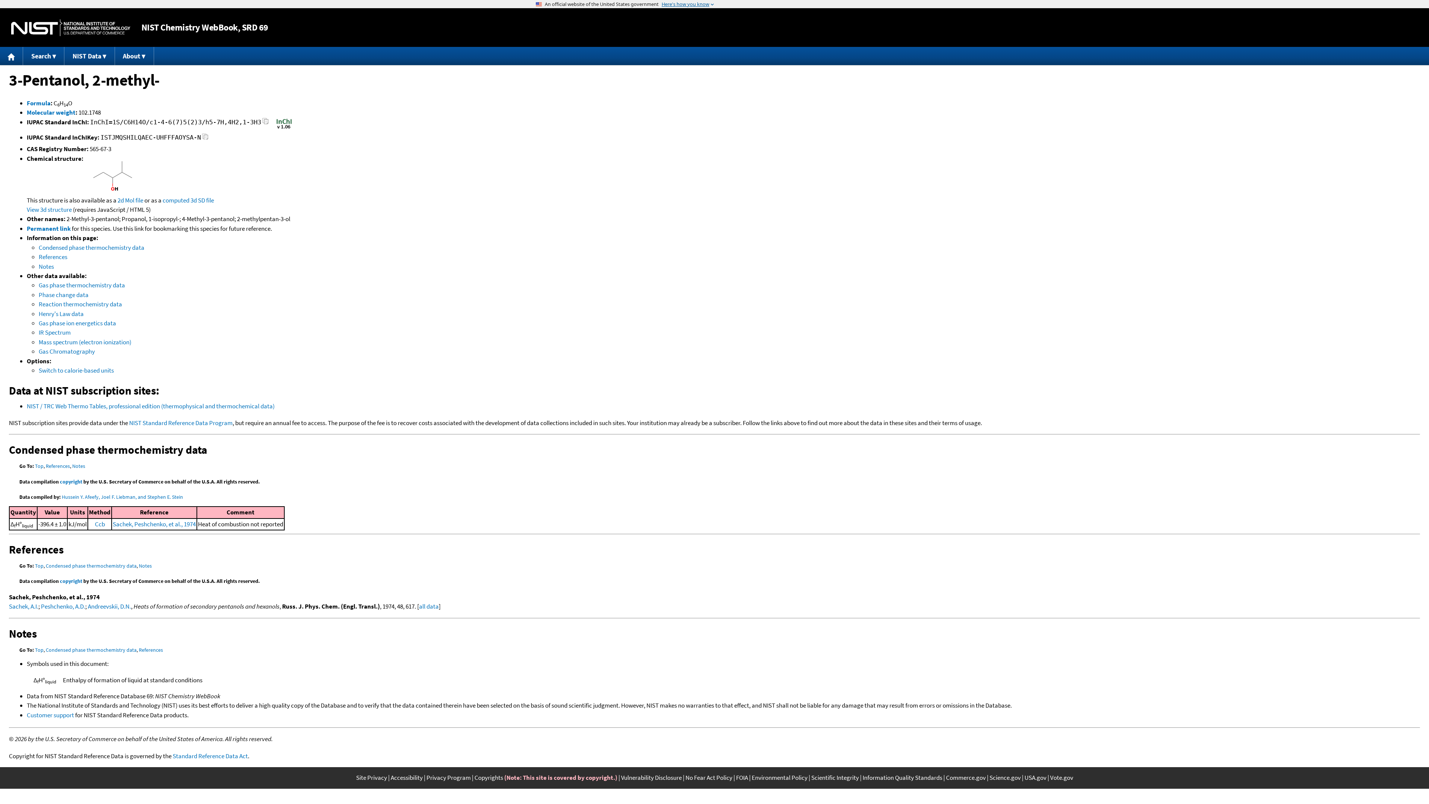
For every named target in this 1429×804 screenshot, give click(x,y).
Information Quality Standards (902, 777)
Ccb (100, 524)
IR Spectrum (55, 332)
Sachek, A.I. (23, 606)
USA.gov (1035, 777)
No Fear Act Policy (708, 777)
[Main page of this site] (11, 56)
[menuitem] (11, 56)
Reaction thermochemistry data (80, 304)
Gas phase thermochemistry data (82, 285)
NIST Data (87, 56)
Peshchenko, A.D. (63, 606)
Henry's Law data (61, 314)
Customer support (50, 715)
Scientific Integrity (835, 777)
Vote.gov (1061, 777)
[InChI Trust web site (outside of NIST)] (284, 128)
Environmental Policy (780, 777)
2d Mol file (130, 200)
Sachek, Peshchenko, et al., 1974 (154, 524)
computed (176, 200)
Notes (46, 266)
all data (429, 606)
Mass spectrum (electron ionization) (85, 342)
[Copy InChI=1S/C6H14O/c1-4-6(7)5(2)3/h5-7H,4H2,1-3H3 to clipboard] (265, 123)
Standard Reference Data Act (210, 756)
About (131, 56)
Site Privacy (371, 777)
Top (39, 466)
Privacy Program (448, 777)
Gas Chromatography (67, 351)
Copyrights (488, 777)
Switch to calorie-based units (76, 370)
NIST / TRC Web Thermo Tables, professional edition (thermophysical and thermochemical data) (151, 406)
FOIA (742, 777)
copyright (71, 481)
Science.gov (1005, 777)
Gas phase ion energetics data (77, 323)
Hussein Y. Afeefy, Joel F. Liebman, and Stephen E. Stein (122, 497)
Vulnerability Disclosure (651, 777)
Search (41, 56)
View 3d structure (49, 209)
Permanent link (49, 228)
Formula (39, 103)
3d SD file (202, 200)
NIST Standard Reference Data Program (181, 423)
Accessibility (407, 777)
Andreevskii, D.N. (109, 606)
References (53, 257)
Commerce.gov (966, 777)
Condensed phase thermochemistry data (91, 247)
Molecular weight (51, 112)
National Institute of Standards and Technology (70, 27)
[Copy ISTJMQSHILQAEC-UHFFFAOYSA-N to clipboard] (205, 138)
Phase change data (64, 295)
